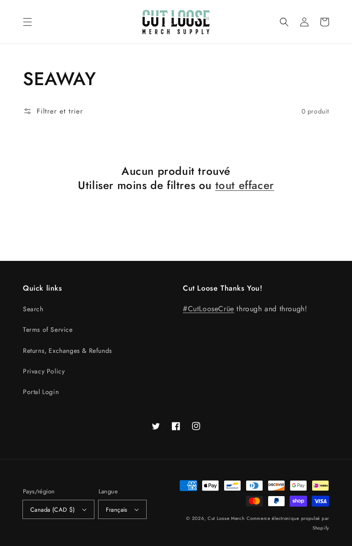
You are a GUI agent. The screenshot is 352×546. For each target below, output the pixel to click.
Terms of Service (48, 329)
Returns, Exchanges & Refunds (67, 350)
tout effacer (244, 185)
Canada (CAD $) (52, 509)
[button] (27, 22)
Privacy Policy (44, 371)
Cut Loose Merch (226, 518)
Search (33, 309)
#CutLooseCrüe (208, 308)
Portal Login (41, 391)
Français (116, 509)
